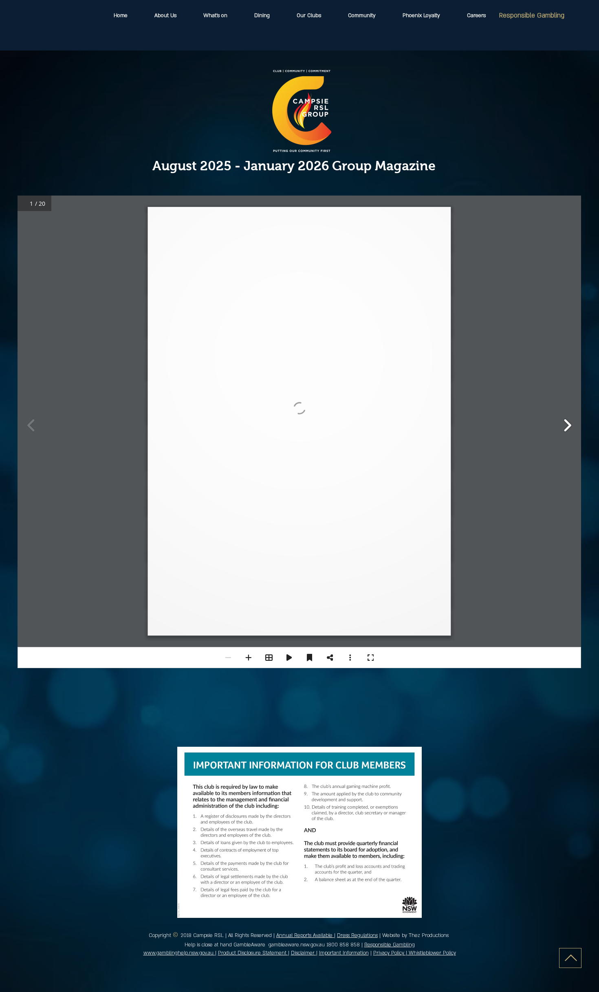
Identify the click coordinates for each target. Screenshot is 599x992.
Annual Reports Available (305, 935)
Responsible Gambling (531, 15)
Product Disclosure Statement (253, 953)
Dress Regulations (357, 935)
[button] (309, 16)
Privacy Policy (389, 953)
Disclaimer (303, 953)
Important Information (344, 953)
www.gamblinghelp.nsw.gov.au (179, 953)
